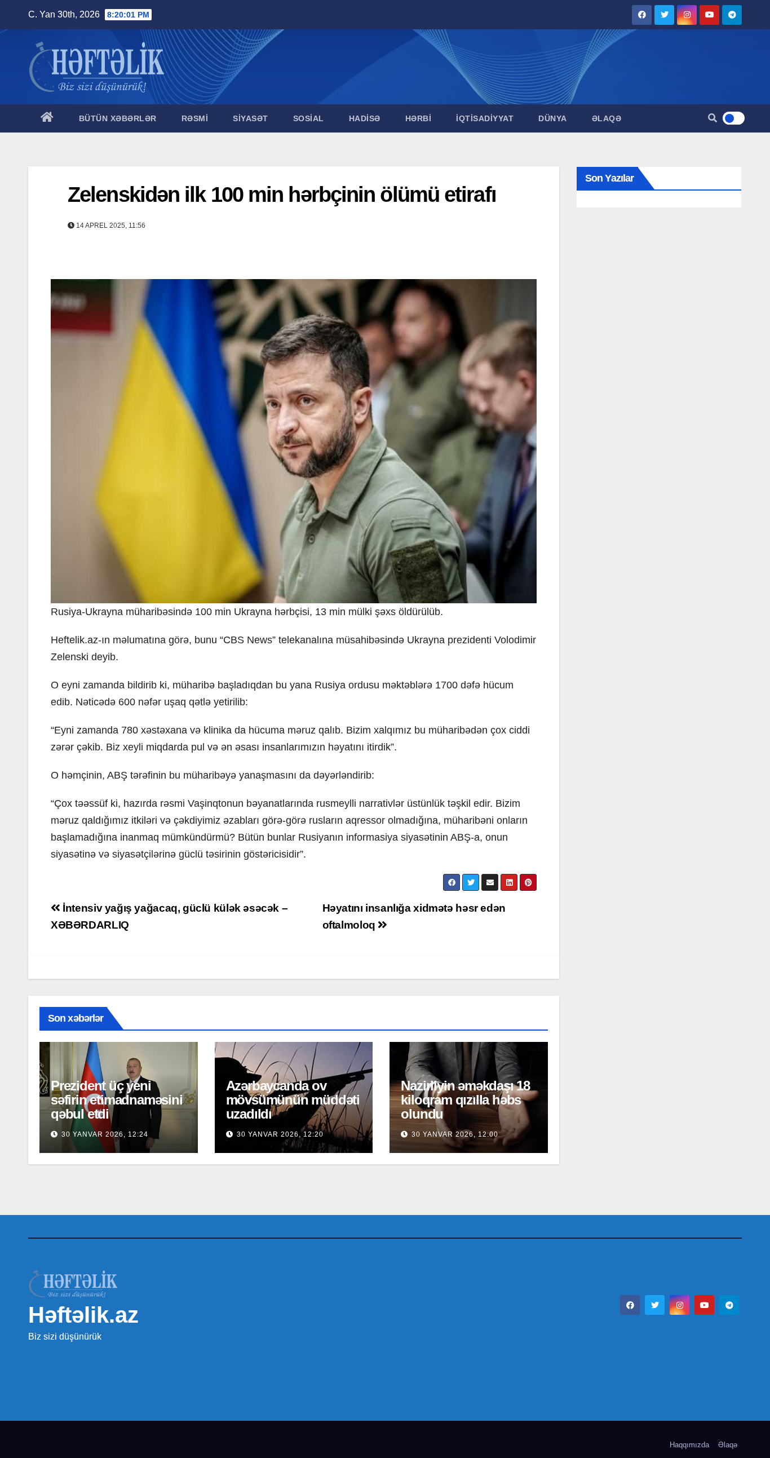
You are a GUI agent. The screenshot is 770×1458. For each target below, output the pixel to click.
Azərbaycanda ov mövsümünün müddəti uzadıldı (293, 1099)
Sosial (308, 118)
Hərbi (418, 118)
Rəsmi (195, 118)
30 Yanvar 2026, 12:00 (454, 1134)
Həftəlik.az (83, 1314)
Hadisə (364, 118)
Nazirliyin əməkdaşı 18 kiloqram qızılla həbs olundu (465, 1099)
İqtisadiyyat (485, 118)
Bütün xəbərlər (118, 118)
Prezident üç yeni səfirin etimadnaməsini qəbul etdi (117, 1099)
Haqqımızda (689, 1445)
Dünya (552, 118)
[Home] (47, 118)
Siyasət (250, 118)
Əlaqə (607, 118)
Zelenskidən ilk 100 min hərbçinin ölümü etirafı (282, 194)
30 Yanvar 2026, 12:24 (104, 1134)
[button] (712, 118)
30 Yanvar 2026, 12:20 (280, 1134)
